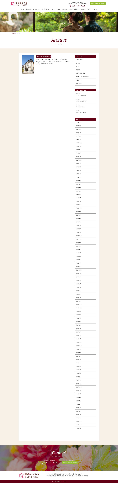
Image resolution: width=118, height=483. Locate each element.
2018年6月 (78, 249)
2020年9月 (78, 180)
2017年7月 (78, 280)
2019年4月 (78, 222)
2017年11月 (79, 270)
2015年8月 (78, 356)
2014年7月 (78, 401)
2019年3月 (78, 225)
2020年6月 (78, 187)
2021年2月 (78, 170)
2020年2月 (78, 198)
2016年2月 (78, 335)
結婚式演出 (78, 80)
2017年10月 (79, 273)
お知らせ (78, 63)
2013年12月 (79, 421)
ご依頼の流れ (46, 9)
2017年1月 (78, 301)
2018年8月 (78, 242)
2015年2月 (78, 376)
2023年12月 (79, 129)
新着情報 (78, 70)
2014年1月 (78, 418)
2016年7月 (78, 318)
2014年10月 (79, 390)
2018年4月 (78, 256)
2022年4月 (78, 153)
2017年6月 (78, 284)
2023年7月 (78, 132)
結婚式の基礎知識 (80, 73)
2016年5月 (78, 325)
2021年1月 (78, 174)
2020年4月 (78, 194)
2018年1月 (78, 263)
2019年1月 (78, 232)
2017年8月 (78, 277)
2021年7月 (78, 163)
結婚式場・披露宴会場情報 (82, 76)
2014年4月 (78, 407)
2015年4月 (78, 370)
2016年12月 (79, 304)
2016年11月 (79, 308)
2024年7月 (78, 125)
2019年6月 (78, 218)
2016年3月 (78, 332)
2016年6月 (78, 321)
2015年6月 (78, 363)
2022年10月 (79, 146)
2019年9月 (78, 211)
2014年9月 (78, 394)
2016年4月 (78, 328)
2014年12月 (79, 383)
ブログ (77, 66)
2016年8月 (78, 315)
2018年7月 (78, 246)
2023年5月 (78, 136)
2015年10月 (79, 349)
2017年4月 (78, 290)
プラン (53, 9)
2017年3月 (78, 294)
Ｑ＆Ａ (58, 9)
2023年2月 (78, 139)
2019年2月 (78, 229)
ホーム (22, 9)
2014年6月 (78, 404)
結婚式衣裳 (78, 83)
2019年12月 (79, 204)
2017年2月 (78, 297)
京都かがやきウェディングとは (34, 9)
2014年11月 (79, 387)
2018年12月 (79, 235)
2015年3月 (78, 373)
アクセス (95, 9)
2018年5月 (78, 253)
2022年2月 (78, 156)
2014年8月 (78, 397)
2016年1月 (78, 339)
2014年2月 (78, 414)
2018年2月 (78, 259)
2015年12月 (79, 342)
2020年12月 (79, 177)
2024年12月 (79, 122)
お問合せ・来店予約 (86, 9)
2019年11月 (79, 208)
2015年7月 (78, 359)
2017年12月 (79, 266)
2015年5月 (78, 366)
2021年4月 (78, 167)
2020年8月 (78, 184)
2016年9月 (78, 311)
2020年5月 (78, 191)
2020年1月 (78, 201)
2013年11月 (79, 425)
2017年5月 (78, 287)
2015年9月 (78, 352)
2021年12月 (79, 160)
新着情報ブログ (75, 9)
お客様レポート (66, 9)
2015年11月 (79, 345)
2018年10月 (79, 239)
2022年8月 (78, 149)
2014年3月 (78, 411)
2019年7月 (78, 215)
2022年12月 (79, 143)
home (13, 33)
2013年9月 (78, 428)
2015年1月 (78, 380)
